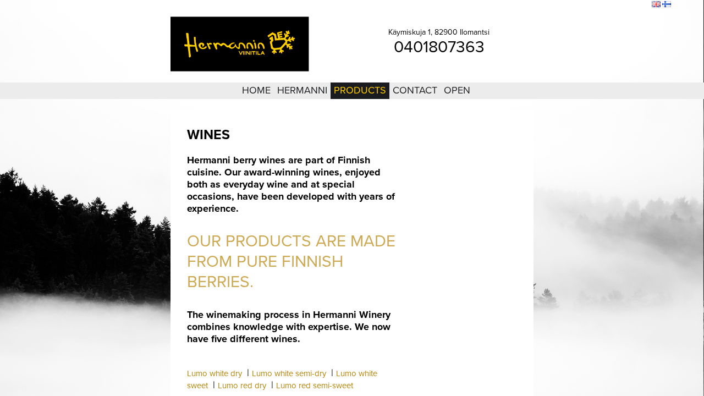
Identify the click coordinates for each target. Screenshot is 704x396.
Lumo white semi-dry (289, 373)
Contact (415, 90)
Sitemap (608, 5)
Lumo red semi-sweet (314, 386)
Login (582, 5)
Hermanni (302, 90)
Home (256, 90)
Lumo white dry (214, 373)
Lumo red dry (242, 386)
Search (636, 5)
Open (457, 90)
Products (360, 90)
